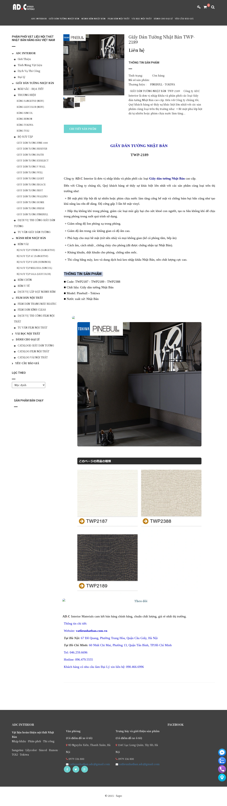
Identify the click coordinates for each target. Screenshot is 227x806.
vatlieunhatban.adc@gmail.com (89, 764)
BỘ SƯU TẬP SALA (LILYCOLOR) (34, 273)
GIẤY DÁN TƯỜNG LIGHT (30, 178)
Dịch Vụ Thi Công (29, 71)
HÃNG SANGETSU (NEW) (30, 100)
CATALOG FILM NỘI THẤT (33, 351)
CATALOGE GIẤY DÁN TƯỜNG (36, 345)
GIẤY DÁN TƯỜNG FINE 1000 (32, 142)
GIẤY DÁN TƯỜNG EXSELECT (32, 160)
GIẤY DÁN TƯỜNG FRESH (30, 208)
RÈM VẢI (23, 244)
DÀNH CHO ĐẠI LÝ (163, 18)
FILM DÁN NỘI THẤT (118, 18)
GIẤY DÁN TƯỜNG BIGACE (31, 184)
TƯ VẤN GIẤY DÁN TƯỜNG (34, 232)
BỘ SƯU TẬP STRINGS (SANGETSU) (36, 249)
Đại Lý (21, 77)
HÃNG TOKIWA (25, 124)
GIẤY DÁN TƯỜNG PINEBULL (32, 214)
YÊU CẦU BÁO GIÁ (184, 18)
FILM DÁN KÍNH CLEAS (32, 309)
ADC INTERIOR (39, 18)
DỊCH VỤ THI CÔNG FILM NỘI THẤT (34, 318)
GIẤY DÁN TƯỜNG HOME (30, 202)
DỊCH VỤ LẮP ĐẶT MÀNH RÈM (37, 291)
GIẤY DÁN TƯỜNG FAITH (30, 154)
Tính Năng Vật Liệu (30, 65)
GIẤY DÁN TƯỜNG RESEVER (32, 148)
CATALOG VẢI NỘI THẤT (33, 357)
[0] (204, 7)
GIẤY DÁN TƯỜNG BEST (30, 190)
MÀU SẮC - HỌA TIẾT (31, 89)
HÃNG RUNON (24, 118)
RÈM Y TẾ (24, 285)
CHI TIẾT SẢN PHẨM (82, 129)
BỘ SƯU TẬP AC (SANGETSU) (32, 255)
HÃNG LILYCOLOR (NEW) (30, 106)
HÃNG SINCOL (25, 112)
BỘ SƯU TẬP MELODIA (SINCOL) (34, 267)
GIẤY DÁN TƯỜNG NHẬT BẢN (64, 18)
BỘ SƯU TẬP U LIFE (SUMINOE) (34, 261)
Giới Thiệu (24, 59)
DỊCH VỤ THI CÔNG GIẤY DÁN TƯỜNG (34, 223)
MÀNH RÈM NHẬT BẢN (93, 18)
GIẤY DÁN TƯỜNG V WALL (31, 166)
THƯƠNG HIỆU (27, 95)
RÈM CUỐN (25, 279)
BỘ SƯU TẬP (25, 136)
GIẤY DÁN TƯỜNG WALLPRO (32, 196)
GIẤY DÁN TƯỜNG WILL (30, 172)
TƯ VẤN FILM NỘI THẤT (32, 327)
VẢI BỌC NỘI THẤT (142, 18)
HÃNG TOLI (23, 130)
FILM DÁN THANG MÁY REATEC (37, 303)
